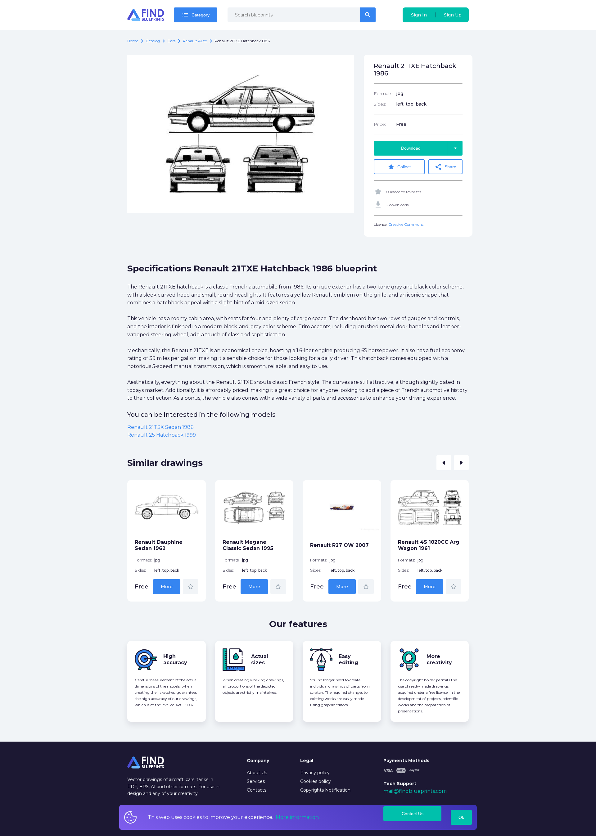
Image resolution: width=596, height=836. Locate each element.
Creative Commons (405, 224)
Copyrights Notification (325, 790)
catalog (153, 41)
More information (297, 817)
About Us (257, 772)
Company (258, 760)
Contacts (256, 790)
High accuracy (175, 659)
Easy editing (348, 659)
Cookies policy (315, 781)
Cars (171, 41)
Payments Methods (406, 760)
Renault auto (195, 41)
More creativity (439, 659)
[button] (443, 462)
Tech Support (399, 783)
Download (430, 148)
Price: (380, 124)
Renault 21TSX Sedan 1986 (160, 427)
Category (196, 15)
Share (445, 166)
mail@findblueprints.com (415, 791)
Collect (399, 166)
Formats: (383, 93)
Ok (461, 817)
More (167, 586)
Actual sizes (259, 659)
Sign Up (453, 15)
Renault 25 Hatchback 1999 (161, 435)
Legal (306, 760)
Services (256, 781)
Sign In (419, 15)
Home (132, 41)
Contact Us (412, 813)
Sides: (380, 104)
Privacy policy (315, 772)
